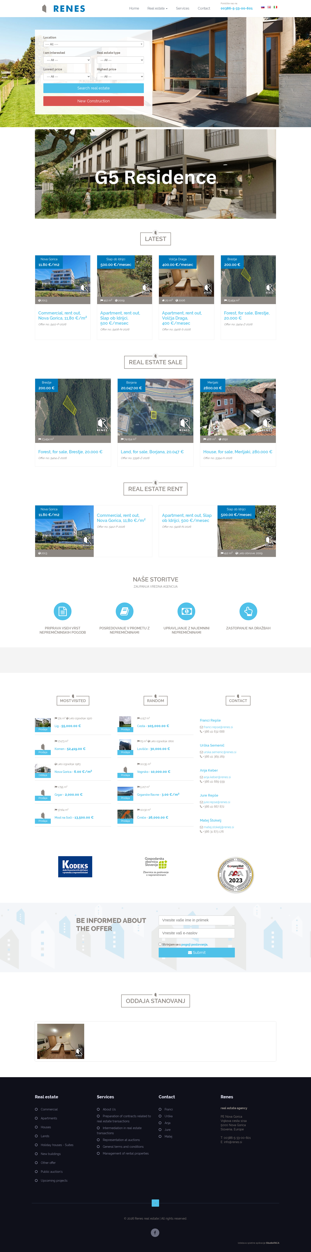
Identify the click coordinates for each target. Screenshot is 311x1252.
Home (134, 8)
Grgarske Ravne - (158, 794)
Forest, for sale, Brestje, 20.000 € (70, 451)
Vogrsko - (154, 771)
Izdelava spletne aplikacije (252, 1243)
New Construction (93, 101)
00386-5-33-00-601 (237, 8)
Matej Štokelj (210, 820)
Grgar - (69, 794)
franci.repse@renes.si (218, 727)
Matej (168, 1136)
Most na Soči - (74, 817)
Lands (45, 1136)
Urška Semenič (212, 745)
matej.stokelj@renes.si (219, 827)
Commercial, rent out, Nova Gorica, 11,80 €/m (62, 315)
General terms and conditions (123, 1146)
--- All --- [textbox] (51, 44)
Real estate (156, 8)
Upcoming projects (54, 1180)
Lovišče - (153, 749)
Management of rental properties (126, 1153)
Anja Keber (209, 770)
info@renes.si (233, 1142)
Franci (169, 1109)
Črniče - (152, 817)
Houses (46, 1127)
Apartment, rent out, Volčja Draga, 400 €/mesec (182, 318)
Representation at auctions (121, 1140)
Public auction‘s (52, 1171)
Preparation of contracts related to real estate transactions (124, 1118)
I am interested (54, 52)
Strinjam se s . (185, 944)
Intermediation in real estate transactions (119, 1130)
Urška (169, 1116)
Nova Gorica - (73, 771)
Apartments (49, 1118)
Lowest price (52, 69)
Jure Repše (209, 795)
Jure (168, 1129)
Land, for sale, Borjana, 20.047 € (152, 451)
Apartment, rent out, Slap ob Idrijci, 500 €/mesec (120, 318)
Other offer (48, 1162)
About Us (109, 1109)
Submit (199, 952)
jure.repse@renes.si (217, 802)
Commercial (49, 1109)
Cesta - (153, 726)
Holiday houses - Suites (57, 1145)
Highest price (106, 69)
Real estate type (108, 52)
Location (49, 37)
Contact (204, 8)
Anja (168, 1123)
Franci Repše (210, 720)
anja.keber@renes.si (217, 777)
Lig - (68, 726)
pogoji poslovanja (194, 944)
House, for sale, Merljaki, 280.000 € (237, 451)
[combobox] (93, 44)
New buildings (51, 1154)
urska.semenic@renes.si (220, 752)
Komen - (70, 749)
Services (182, 8)
